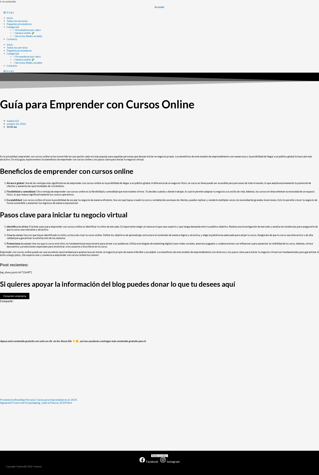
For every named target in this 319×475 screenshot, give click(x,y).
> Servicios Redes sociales (27, 36)
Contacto (12, 39)
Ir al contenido (8, 1)
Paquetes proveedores (19, 23)
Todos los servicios (17, 20)
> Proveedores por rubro (27, 29)
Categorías (13, 26)
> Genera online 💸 (23, 32)
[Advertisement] (99, 141)
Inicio (10, 17)
